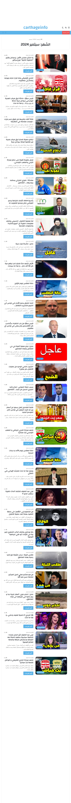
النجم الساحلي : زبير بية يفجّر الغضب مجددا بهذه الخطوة (20, 702)
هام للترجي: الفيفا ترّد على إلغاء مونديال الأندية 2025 (21, 681)
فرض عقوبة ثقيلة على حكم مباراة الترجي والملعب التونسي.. (20, 161)
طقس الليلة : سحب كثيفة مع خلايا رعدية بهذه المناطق (20, 556)
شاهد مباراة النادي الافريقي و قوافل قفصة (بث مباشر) (19, 661)
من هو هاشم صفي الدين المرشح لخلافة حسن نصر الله (21, 576)
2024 (34, 39)
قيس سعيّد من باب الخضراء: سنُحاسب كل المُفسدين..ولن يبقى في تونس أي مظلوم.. (18, 326)
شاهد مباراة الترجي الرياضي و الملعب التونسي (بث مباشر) (19, 431)
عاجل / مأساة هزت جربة (24, 243)
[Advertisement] (35, 12)
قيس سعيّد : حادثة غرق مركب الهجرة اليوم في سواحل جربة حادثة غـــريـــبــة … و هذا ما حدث (19, 101)
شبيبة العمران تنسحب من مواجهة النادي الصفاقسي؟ (20, 722)
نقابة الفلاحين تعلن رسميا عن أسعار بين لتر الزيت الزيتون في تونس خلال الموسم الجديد (19, 410)
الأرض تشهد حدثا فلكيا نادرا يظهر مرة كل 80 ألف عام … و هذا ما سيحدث (19, 265)
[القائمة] (69, 28)
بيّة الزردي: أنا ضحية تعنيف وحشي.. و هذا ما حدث (19, 616)
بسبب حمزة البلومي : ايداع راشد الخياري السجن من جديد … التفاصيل (20, 388)
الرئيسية (39, 39)
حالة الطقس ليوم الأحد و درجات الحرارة (21, 452)
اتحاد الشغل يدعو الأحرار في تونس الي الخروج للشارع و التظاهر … (18, 304)
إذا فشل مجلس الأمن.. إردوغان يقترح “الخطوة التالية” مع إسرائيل (19, 59)
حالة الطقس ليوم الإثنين (24, 283)
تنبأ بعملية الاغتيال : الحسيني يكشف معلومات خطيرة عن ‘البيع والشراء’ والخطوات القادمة (19, 223)
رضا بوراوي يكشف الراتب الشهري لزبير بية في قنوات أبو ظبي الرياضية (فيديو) (18, 534)
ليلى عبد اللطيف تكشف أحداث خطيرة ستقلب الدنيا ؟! (19, 492)
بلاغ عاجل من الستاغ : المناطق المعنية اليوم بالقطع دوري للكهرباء (45, 32)
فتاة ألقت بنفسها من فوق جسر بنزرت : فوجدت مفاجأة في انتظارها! (18, 120)
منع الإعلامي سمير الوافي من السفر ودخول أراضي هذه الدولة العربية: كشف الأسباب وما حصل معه (19, 784)
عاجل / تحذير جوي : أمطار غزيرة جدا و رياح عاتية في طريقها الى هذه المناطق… (19, 597)
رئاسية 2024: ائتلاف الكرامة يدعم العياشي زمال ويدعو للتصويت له (20, 202)
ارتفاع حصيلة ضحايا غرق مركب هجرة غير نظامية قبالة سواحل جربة (19, 141)
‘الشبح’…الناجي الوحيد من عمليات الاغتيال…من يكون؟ (21, 368)
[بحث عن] (66, 28)
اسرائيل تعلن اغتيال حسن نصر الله (21, 762)
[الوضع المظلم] (63, 28)
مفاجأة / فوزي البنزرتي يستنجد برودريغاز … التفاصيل (21, 181)
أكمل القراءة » (28, 71)
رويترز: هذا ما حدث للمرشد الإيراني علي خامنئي (19, 472)
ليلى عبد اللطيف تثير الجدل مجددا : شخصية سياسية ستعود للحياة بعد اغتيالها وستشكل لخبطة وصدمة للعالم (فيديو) (20, 638)
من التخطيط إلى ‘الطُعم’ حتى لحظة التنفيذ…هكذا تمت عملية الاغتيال (20, 513)
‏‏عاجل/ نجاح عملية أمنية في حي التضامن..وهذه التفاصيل (21, 347)
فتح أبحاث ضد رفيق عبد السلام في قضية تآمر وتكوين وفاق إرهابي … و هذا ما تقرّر (19, 744)
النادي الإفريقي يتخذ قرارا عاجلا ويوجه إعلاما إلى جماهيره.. (18, 79)
